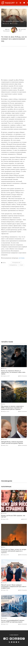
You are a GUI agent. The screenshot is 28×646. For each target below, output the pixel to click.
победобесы (13, 265)
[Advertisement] (14, 63)
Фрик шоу (4, 368)
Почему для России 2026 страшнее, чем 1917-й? (13, 516)
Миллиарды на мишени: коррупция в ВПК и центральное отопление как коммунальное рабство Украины (12, 407)
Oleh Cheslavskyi (23, 376)
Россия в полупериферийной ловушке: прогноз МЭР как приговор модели (12, 621)
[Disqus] (14, 319)
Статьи (25, 3)
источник (21, 258)
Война (3, 404)
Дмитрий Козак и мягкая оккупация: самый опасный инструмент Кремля (12, 442)
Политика (4, 513)
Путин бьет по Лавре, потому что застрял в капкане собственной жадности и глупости (13, 551)
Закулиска (4, 439)
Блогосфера (14, 23)
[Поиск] (9, 642)
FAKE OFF (24, 519)
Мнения (21, 3)
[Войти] (19, 642)
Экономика (4, 618)
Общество (6, 23)
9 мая (21, 265)
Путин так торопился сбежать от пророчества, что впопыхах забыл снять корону (13, 372)
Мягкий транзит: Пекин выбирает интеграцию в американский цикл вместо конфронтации (13, 586)
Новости (18, 3)
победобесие (16, 262)
